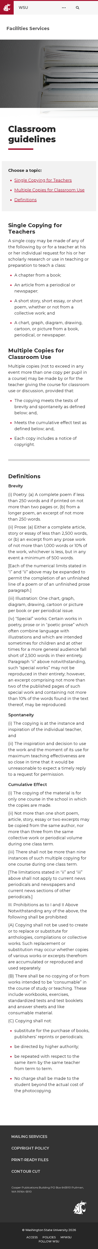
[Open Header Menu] (64, 8)
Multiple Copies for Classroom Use (49, 190)
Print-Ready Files (30, 1160)
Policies (49, 1237)
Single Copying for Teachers (43, 180)
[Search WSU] (77, 8)
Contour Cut (25, 1171)
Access (32, 1237)
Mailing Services (29, 1137)
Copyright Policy (30, 1148)
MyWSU (66, 1237)
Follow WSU (49, 1241)
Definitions (25, 199)
